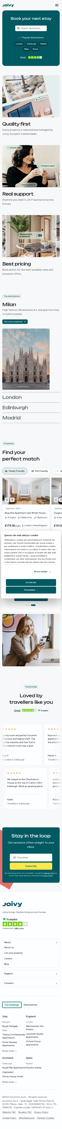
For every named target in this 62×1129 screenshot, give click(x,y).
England (31, 1016)
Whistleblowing (27, 1118)
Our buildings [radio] (12, 1004)
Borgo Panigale (10, 1026)
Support (8, 973)
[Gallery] (7, 500)
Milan (26, 49)
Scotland (7, 1057)
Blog (6, 964)
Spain (29, 1057)
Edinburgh (31, 44)
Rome (35, 49)
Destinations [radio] (30, 1004)
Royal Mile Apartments (14, 1067)
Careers (8, 958)
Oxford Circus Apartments (33, 1043)
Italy (5, 1016)
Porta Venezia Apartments (9, 1044)
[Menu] (57, 5)
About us (9, 947)
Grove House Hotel (12, 1076)
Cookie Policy (9, 1118)
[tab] (14, 471)
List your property (13, 953)
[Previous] (4, 471)
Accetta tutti (31, 582)
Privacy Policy (48, 876)
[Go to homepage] (8, 5)
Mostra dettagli (41, 571)
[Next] (57, 471)
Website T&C (49, 873)
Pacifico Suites (34, 1067)
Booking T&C (25, 1112)
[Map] (12, 500)
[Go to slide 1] (28, 605)
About (7, 942)
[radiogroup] (21, 1005)
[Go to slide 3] (35, 605)
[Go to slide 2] (32, 605)
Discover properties (13, 321)
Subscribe (31, 866)
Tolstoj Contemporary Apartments (13, 1036)
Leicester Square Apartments (34, 1035)
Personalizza (29, 590)
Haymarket (8, 1072)
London (19, 44)
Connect (9, 983)
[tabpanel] (32, 509)
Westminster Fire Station (35, 1028)
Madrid (43, 44)
